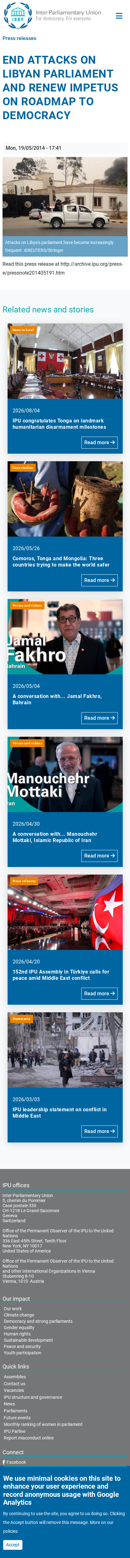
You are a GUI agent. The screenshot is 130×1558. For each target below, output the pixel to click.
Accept (13, 1544)
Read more (97, 442)
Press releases (19, 38)
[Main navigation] (119, 16)
